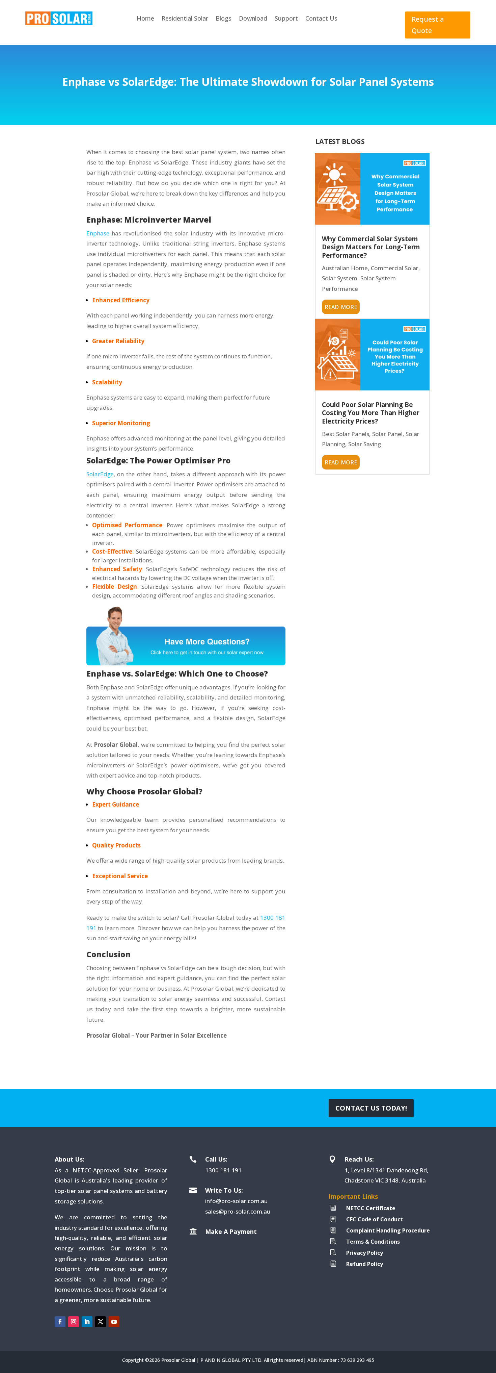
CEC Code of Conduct (374, 1219)
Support (286, 18)
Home (145, 18)
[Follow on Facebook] (60, 1321)
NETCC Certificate (370, 1208)
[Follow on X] (100, 1321)
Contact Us (321, 18)
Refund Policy (364, 1264)
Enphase (97, 233)
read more (341, 306)
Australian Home (345, 268)
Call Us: (216, 1159)
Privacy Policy (364, 1252)
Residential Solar (185, 18)
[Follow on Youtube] (114, 1321)
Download (253, 18)
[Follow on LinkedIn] (87, 1321)
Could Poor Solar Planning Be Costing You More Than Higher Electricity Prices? (370, 413)
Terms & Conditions (373, 1241)
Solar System (339, 278)
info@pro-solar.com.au (236, 1201)
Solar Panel (387, 434)
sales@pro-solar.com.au (237, 1211)
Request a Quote (428, 25)
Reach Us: (359, 1159)
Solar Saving (364, 444)
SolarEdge (100, 474)
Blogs (223, 18)
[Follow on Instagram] (73, 1321)
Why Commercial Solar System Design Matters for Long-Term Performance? (371, 247)
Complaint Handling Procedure (388, 1230)
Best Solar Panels (345, 434)
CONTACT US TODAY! (371, 1108)
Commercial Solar (394, 268)
